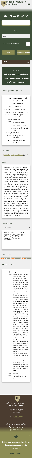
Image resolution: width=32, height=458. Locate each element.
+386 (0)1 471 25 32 (17, 416)
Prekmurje (16, 125)
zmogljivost (16, 120)
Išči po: (16, 31)
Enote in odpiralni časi (17, 424)
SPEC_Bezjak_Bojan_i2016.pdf (13, 155)
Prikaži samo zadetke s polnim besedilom (11, 44)
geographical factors (19, 376)
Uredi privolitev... (16, 453)
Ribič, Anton (17, 101)
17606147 (16, 133)
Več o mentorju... (18, 104)
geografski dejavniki (19, 122)
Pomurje (24, 125)
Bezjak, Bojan (17, 98)
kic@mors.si (17, 418)
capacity (15, 373)
